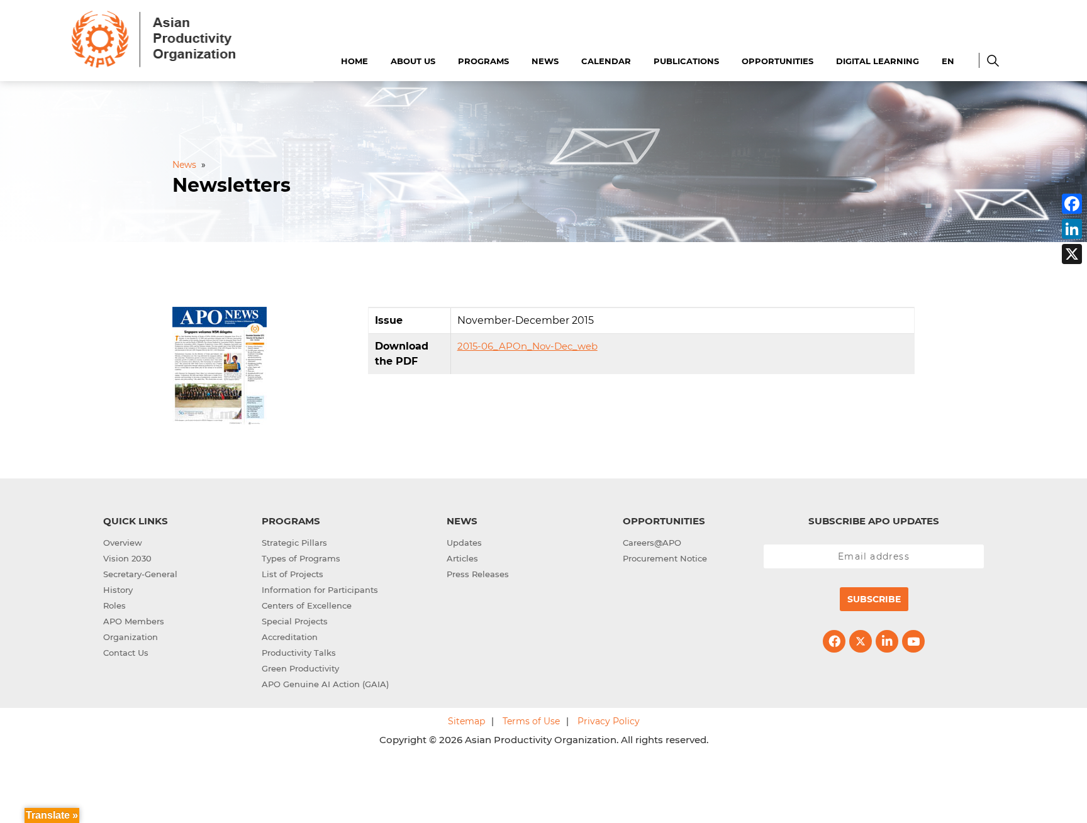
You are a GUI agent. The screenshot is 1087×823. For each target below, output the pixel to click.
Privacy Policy (608, 721)
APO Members (133, 621)
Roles (114, 605)
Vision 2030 (127, 558)
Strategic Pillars (294, 543)
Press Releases (478, 574)
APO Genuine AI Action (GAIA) (325, 684)
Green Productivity (300, 668)
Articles (462, 558)
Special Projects (295, 621)
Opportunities (777, 61)
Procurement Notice (665, 558)
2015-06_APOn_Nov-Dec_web (527, 346)
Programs (483, 61)
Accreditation (290, 637)
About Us (413, 61)
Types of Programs (301, 558)
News (545, 61)
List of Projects (292, 574)
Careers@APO (652, 543)
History (118, 590)
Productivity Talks (299, 653)
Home (354, 61)
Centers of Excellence (307, 605)
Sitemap (466, 721)
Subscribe (874, 599)
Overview (122, 543)
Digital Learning (877, 61)
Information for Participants (320, 590)
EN (948, 61)
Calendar (606, 61)
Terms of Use (531, 721)
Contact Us (125, 653)
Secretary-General (140, 574)
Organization (130, 637)
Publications (686, 61)
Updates (464, 543)
